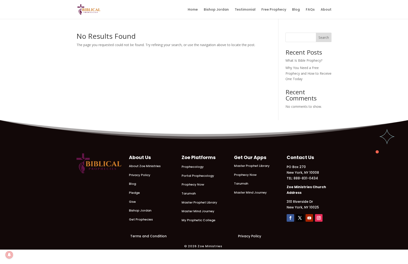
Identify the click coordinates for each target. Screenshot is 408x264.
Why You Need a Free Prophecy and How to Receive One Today (308, 73)
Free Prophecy (273, 10)
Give (132, 201)
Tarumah (189, 193)
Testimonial (245, 10)
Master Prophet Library (199, 202)
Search (324, 37)
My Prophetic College (198, 220)
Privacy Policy (139, 175)
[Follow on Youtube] (309, 218)
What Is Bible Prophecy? (303, 60)
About (326, 10)
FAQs (310, 10)
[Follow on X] (300, 218)
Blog (296, 10)
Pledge (134, 192)
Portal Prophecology (198, 175)
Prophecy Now (193, 184)
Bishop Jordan (216, 10)
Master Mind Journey (198, 211)
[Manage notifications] (9, 255)
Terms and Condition (148, 236)
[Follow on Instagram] (319, 218)
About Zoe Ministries (145, 166)
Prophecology (193, 166)
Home (193, 10)
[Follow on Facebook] (290, 218)
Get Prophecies (141, 219)
